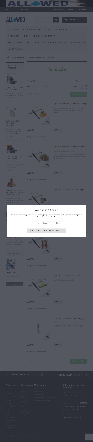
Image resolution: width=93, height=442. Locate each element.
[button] (34, 223)
